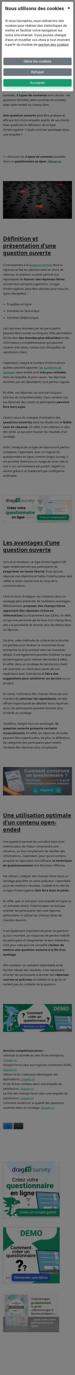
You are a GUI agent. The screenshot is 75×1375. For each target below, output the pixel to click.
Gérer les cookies (37, 61)
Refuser (37, 72)
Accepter (37, 83)
